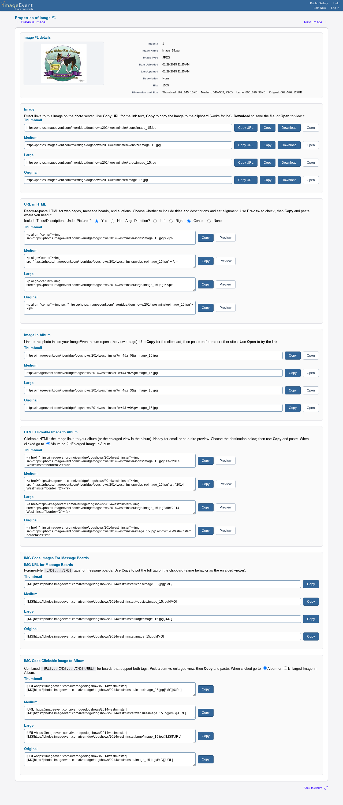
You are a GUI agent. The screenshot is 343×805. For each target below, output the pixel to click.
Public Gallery (319, 3)
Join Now (320, 7)
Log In (335, 7)
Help (336, 3)
